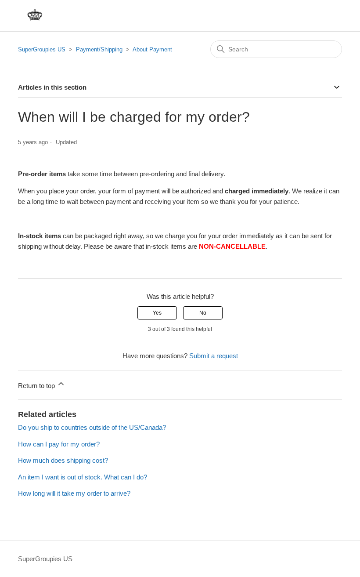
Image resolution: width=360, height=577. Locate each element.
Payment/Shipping (99, 49)
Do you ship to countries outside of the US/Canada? (92, 427)
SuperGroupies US (41, 49)
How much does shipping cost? (63, 460)
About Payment (152, 49)
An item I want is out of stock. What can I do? (82, 477)
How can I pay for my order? (59, 444)
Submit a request (213, 355)
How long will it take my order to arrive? (74, 493)
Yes (157, 313)
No (202, 313)
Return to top (37, 385)
